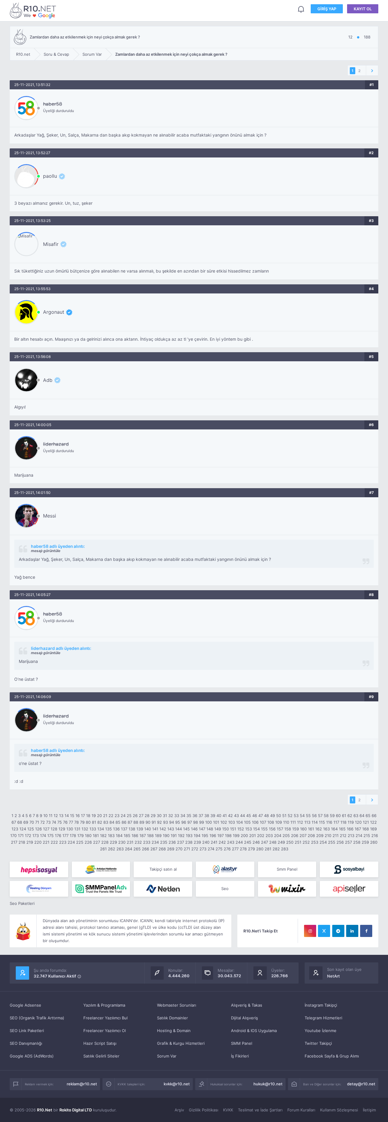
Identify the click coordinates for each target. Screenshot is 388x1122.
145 (186, 828)
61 (344, 815)
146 (194, 828)
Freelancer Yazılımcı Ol (104, 1030)
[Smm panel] (101, 889)
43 (236, 815)
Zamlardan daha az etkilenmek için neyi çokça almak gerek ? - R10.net (34, 10)
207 (302, 835)
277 (235, 848)
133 (92, 828)
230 (121, 842)
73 (48, 822)
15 (72, 815)
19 (94, 815)
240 (205, 842)
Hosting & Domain (174, 1030)
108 (270, 822)
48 (266, 815)
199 (236, 835)
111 (293, 822)
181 (96, 835)
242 (222, 842)
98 (195, 822)
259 (365, 842)
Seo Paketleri (22, 903)
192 (181, 835)
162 (318, 828)
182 (103, 835)
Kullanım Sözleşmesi (339, 1109)
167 (358, 828)
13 (61, 815)
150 (225, 828)
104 (239, 822)
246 (256, 842)
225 (79, 842)
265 (137, 848)
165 (342, 828)
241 (214, 842)
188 (150, 835)
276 (227, 848)
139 (139, 828)
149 (217, 828)
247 (264, 842)
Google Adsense (25, 1005)
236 (172, 842)
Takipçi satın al (163, 869)
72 (42, 822)
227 (96, 842)
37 (201, 815)
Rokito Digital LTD (75, 1109)
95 (177, 822)
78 (76, 822)
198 (228, 835)
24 (123, 815)
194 (197, 835)
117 (336, 822)
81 (94, 822)
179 (80, 835)
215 (366, 835)
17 (83, 815)
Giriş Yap (326, 8)
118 (343, 822)
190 (166, 835)
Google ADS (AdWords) (32, 1056)
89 (141, 822)
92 (159, 822)
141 (155, 828)
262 (111, 848)
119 (351, 822)
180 (88, 835)
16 (77, 815)
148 (209, 828)
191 (174, 835)
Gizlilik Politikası (203, 1109)
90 (148, 822)
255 (331, 842)
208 (311, 835)
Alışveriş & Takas (246, 1005)
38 (206, 815)
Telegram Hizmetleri (323, 1017)
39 (212, 815)
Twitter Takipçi (318, 1043)
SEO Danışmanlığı (26, 1043)
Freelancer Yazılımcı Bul (105, 1017)
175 (50, 835)
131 (77, 828)
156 (272, 828)
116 (329, 822)
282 (276, 848)
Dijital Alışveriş (244, 1017)
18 (88, 815)
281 (268, 848)
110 (286, 822)
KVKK (228, 1109)
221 (46, 842)
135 (108, 828)
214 (359, 835)
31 (165, 815)
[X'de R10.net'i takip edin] (324, 931)
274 (211, 848)
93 (165, 822)
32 (170, 815)
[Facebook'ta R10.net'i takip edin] (366, 931)
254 (323, 842)
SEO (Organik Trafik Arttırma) (37, 1017)
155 (264, 828)
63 (355, 815)
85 (117, 822)
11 (50, 815)
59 (332, 815)
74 (54, 822)
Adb (47, 380)
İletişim (369, 1109)
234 (155, 842)
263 (120, 848)
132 (85, 828)
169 (373, 828)
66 (374, 815)
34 (182, 815)
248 (272, 842)
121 (366, 822)
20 (99, 815)
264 (128, 848)
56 (314, 815)
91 (154, 822)
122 (373, 822)
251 (298, 842)
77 (71, 822)
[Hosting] (225, 869)
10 (45, 815)
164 (334, 828)
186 (135, 835)
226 (88, 842)
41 (224, 815)
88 (135, 822)
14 (67, 815)
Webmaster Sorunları (176, 1005)
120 (358, 822)
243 (230, 842)
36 (194, 815)
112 (300, 822)
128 (54, 828)
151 (233, 828)
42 (230, 815)
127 (46, 828)
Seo (225, 888)
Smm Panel (287, 869)
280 (259, 848)
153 (248, 828)
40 (218, 815)
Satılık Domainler (172, 1017)
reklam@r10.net (82, 1083)
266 (145, 848)
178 (73, 835)
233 (146, 842)
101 (216, 822)
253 (314, 842)
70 (31, 822)
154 (256, 828)
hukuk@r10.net (268, 1083)
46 (254, 815)
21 (105, 815)
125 (30, 828)
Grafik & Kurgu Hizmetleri (181, 1043)
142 (162, 828)
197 (220, 835)
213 (351, 835)
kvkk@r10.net (177, 1083)
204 (277, 835)
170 (13, 835)
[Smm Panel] (39, 869)
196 (212, 835)
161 (311, 828)
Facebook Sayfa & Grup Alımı (332, 1056)
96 (183, 822)
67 (14, 822)
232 (138, 842)
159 (295, 828)
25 (129, 815)
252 (306, 842)
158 (287, 828)
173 (35, 835)
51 (284, 815)
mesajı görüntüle (45, 550)
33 (176, 815)
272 (194, 848)
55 (308, 815)
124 (22, 828)
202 (260, 835)
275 (219, 848)
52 (290, 815)
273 (202, 848)
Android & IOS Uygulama (254, 1030)
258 (356, 842)
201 (252, 835)
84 (111, 822)
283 (284, 848)
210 (328, 835)
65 (368, 815)
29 (153, 815)
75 (59, 822)
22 (111, 815)
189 (158, 835)
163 (326, 828)
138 (132, 828)
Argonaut (53, 312)
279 (251, 848)
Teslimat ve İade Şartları (260, 1109)
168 (365, 828)
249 (281, 842)
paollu (50, 176)
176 (58, 835)
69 (25, 822)
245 (247, 842)
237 (180, 842)
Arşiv (179, 1109)
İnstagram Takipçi (321, 1005)
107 (263, 822)
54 (302, 815)
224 (71, 842)
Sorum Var (166, 1056)
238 (188, 842)
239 (197, 842)
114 (315, 822)
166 (350, 828)
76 (65, 822)
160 (303, 828)
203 (269, 835)
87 (130, 822)
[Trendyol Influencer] (287, 889)
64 (362, 815)
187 (142, 835)
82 (99, 822)
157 (280, 828)
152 (240, 828)
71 (37, 822)
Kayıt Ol (363, 8)
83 (105, 822)
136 (116, 828)
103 (231, 822)
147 (202, 828)
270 (179, 848)
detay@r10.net (361, 1083)
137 (124, 828)
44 (242, 815)
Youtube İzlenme (320, 1030)
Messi (49, 516)
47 (260, 815)
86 (124, 822)
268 (162, 848)
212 (343, 835)
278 (243, 848)
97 (189, 822)
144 (178, 828)
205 (286, 835)
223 (62, 842)
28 (147, 815)
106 (255, 822)
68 (19, 822)
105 (247, 822)
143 (170, 828)
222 (54, 842)
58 (326, 815)
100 (208, 822)
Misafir (51, 244)
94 (171, 822)
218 (21, 842)
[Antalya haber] (101, 869)
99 (201, 822)
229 (113, 842)
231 (130, 842)
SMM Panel (241, 1043)
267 (153, 848)
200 (244, 835)
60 (338, 815)
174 (43, 835)
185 (127, 835)
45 (248, 815)
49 (272, 815)
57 (320, 815)
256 (340, 842)
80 (88, 822)
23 (117, 815)
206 (294, 835)
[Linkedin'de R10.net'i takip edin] (352, 931)
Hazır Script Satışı (99, 1043)
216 (374, 835)
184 (119, 835)
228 (105, 842)
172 (28, 835)
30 (159, 815)
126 (38, 828)
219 (29, 842)
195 (205, 835)
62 (349, 815)
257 (348, 842)
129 (62, 828)
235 (163, 842)
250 (289, 842)
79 (82, 822)
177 (65, 835)
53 (296, 815)
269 (170, 848)
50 (278, 815)
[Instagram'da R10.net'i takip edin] (310, 931)
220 (38, 842)
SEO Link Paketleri (27, 1030)
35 (188, 815)
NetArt (333, 976)
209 (319, 835)
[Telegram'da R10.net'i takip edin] (338, 931)
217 (14, 842)
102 (223, 822)
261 (103, 848)
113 (307, 822)
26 (135, 815)
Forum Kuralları (301, 1109)
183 (111, 835)
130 (69, 828)
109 (278, 822)
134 (100, 828)
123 (15, 828)
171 (21, 835)
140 (147, 828)
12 (56, 815)
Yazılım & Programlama (104, 1005)
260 (373, 842)
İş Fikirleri (240, 1056)
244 (239, 842)
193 (189, 835)
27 (141, 815)
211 (336, 835)
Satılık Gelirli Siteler (101, 1056)
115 (322, 822)
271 (187, 848)
